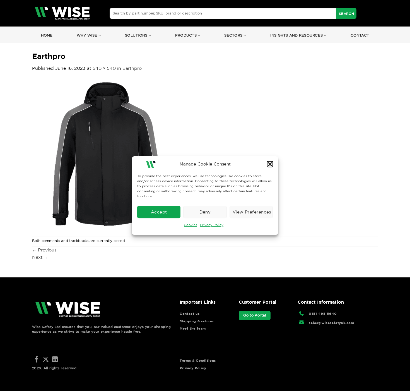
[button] (270, 164)
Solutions (136, 35)
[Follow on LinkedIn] (55, 359)
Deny (205, 212)
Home (47, 35)
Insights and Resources (296, 35)
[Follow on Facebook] (36, 359)
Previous (44, 249)
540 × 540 (104, 68)
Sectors (233, 35)
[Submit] (346, 13)
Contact (360, 35)
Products (186, 35)
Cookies (190, 225)
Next (40, 257)
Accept (159, 212)
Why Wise (87, 35)
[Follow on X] (46, 359)
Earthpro (132, 68)
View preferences (252, 212)
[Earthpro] (107, 153)
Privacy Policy (211, 225)
